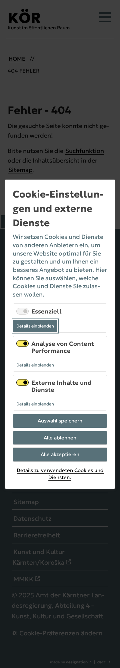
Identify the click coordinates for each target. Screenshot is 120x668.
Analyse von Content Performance (62, 347)
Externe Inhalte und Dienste (61, 386)
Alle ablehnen (60, 437)
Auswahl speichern (60, 420)
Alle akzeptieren (60, 454)
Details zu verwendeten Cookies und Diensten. (60, 473)
